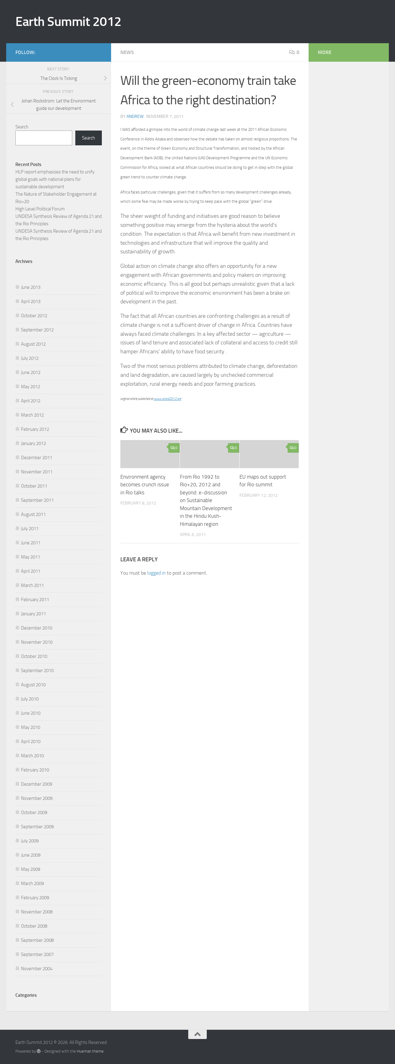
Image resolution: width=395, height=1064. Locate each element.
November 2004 (36, 968)
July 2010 (30, 699)
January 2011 (33, 614)
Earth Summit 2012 (68, 21)
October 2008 (34, 926)
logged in (156, 573)
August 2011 (33, 514)
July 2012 (30, 358)
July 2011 (30, 528)
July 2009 (30, 841)
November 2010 (36, 642)
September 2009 (37, 826)
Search (21, 127)
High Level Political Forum (40, 209)
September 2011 (37, 500)
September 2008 (37, 940)
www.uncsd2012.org (167, 399)
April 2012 (30, 401)
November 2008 (36, 912)
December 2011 (36, 457)
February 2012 (35, 429)
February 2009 (35, 897)
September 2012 (37, 330)
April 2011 (30, 571)
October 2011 (34, 486)
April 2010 (30, 741)
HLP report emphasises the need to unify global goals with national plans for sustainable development (54, 179)
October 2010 (34, 656)
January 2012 (33, 443)
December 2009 (36, 784)
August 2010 (33, 685)
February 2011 (35, 599)
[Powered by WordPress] (39, 1051)
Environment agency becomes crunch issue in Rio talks (144, 485)
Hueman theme (90, 1051)
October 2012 (34, 315)
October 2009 (34, 812)
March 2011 (32, 585)
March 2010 (32, 756)
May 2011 (30, 557)
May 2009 (30, 869)
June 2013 (30, 287)
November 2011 (36, 472)
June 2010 (30, 713)
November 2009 (36, 798)
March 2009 (32, 883)
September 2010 (37, 670)
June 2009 (30, 855)
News (127, 52)
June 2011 (30, 543)
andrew (135, 116)
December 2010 (36, 628)
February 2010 (35, 770)
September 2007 (37, 954)
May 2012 (30, 386)
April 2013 (30, 301)
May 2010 (30, 727)
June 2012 (30, 372)
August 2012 (33, 344)
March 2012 (32, 415)
